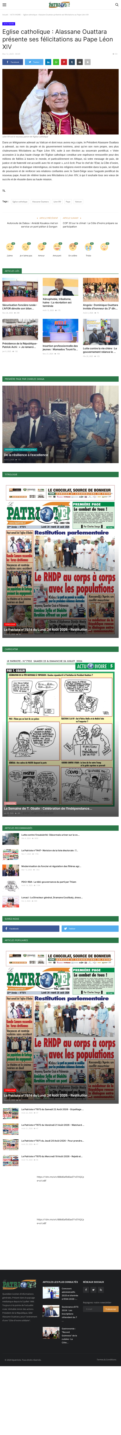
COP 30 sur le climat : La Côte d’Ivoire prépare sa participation (90, 225)
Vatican (78, 201)
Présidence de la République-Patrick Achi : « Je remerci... (19, 345)
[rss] (101, 1290)
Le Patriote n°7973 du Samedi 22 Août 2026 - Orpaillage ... (52, 1109)
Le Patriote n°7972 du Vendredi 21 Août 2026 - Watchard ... (52, 1125)
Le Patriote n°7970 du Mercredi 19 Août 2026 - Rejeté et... (52, 1156)
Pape (68, 201)
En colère (73, 255)
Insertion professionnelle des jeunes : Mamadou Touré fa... (60, 347)
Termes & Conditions (106, 1359)
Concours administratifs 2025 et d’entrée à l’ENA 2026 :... (70, 1293)
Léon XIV (57, 201)
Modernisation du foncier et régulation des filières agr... (51, 866)
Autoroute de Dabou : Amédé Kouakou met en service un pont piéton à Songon (32, 225)
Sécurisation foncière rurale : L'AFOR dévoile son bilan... (19, 306)
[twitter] (93, 1290)
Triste (88, 255)
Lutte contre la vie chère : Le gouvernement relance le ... (100, 350)
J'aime (10, 255)
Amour (41, 255)
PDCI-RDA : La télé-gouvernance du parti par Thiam (48, 881)
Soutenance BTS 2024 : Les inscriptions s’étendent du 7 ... (70, 1314)
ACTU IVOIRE (15, 14)
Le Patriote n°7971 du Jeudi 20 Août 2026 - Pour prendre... (52, 1140)
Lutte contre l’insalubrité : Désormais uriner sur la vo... (50, 834)
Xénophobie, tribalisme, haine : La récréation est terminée (57, 302)
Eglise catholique (20, 201)
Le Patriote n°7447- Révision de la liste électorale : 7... (49, 850)
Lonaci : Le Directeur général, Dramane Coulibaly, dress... (52, 897)
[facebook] (86, 1290)
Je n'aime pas (26, 255)
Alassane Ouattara (40, 201)
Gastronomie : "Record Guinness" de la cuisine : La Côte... (69, 1335)
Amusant (57, 255)
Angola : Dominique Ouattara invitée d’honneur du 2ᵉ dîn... (100, 306)
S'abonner (111, 1309)
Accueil (5, 14)
